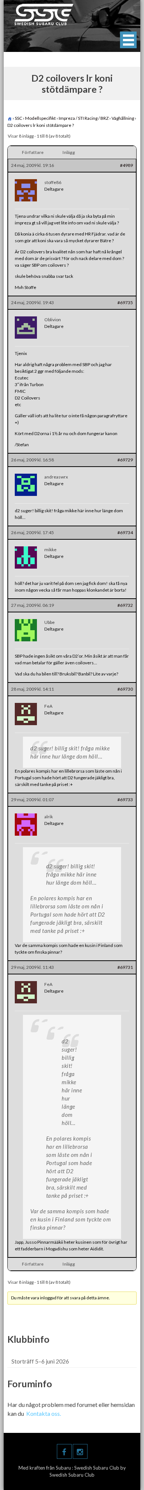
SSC (18, 118)
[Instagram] (80, 1451)
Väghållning (123, 118)
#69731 (125, 967)
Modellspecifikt (40, 118)
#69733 (125, 799)
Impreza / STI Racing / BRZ (84, 118)
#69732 (125, 605)
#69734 (125, 532)
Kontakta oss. (43, 1413)
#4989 (126, 165)
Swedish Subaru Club (97, 1468)
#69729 (125, 460)
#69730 (125, 689)
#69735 (125, 302)
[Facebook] (64, 1451)
